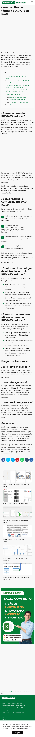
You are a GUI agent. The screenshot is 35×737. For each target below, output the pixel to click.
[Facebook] (3, 460)
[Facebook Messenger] (8, 460)
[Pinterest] (17, 460)
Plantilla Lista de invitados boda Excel (12, 703)
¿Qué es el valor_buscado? (18, 97)
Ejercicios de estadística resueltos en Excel (14, 705)
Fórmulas (4, 719)
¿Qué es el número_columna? (19, 102)
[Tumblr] (27, 460)
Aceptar (17, 733)
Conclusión (10, 105)
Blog (3, 717)
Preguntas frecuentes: (14, 94)
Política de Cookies (22, 728)
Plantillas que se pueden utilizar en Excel (13, 710)
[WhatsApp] (22, 460)
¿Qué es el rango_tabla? (17, 99)
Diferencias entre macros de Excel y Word (13, 712)
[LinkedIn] (31, 460)
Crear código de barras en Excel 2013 (12, 708)
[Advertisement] (17, 34)
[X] (13, 460)
